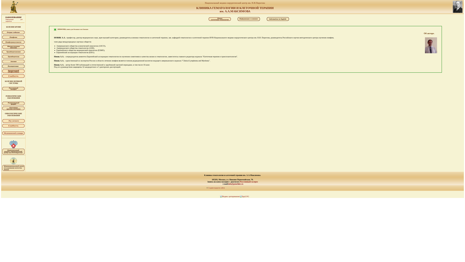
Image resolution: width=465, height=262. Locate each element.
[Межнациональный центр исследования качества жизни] (13, 165)
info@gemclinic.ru (235, 184)
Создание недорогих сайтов (216, 188)
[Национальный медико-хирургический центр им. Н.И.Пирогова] (13, 148)
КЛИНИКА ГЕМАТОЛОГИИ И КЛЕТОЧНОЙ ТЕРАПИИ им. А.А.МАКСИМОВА (235, 9)
